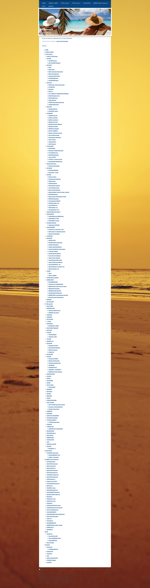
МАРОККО (49, 391)
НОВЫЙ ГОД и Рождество (51, 459)
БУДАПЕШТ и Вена (53, 111)
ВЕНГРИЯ (49, 106)
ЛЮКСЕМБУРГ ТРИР (53, 218)
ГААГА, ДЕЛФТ (52, 157)
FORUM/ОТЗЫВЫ (51, 560)
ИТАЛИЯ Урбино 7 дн (53, 203)
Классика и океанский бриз (55, 407)
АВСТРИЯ (49, 65)
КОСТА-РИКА (50, 385)
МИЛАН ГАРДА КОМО (53, 361)
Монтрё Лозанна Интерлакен (55, 297)
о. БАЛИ (49, 321)
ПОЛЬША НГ (50, 521)
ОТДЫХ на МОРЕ (49, 52)
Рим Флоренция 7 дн (53, 209)
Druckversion (44, 569)
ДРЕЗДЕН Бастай (52, 115)
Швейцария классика (54, 288)
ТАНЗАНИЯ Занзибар (52, 418)
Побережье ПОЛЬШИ (53, 225)
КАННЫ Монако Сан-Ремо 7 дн (56, 266)
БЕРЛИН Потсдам (53, 122)
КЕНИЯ (48, 378)
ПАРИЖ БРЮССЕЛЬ (53, 104)
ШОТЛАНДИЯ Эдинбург (54, 63)
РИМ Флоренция (52, 183)
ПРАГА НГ (49, 518)
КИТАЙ (48, 382)
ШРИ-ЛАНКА (50, 435)
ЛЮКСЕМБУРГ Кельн (53, 220)
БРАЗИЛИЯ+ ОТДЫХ (53, 326)
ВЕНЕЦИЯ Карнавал (53, 198)
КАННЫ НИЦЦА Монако (54, 253)
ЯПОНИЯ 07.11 (52, 448)
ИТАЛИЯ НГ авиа (51, 488)
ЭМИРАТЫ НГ (50, 527)
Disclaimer (49, 553)
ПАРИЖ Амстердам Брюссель (56, 102)
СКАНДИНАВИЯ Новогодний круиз (56, 514)
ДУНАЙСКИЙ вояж (53, 78)
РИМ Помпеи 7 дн (53, 207)
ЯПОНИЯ (49, 446)
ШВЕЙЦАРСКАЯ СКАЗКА (54, 290)
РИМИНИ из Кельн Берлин (55, 372)
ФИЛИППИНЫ (50, 431)
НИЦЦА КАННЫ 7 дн (53, 269)
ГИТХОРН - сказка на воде (55, 159)
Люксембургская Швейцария (56, 216)
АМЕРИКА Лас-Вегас (53, 312)
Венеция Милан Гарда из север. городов (58, 192)
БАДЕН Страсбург (53, 117)
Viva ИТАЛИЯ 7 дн (53, 205)
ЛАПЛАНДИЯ (51, 387)
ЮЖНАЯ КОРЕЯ (51, 374)
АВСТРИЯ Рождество (52, 464)
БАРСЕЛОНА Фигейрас (54, 347)
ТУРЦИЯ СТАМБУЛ (51, 420)
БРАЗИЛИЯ (49, 323)
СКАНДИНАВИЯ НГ (51, 512)
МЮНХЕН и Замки (53, 126)
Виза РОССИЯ (50, 542)
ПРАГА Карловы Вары (52, 516)
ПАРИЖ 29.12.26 (51, 499)
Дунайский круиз (52, 109)
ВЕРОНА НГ (50, 485)
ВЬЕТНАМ (49, 330)
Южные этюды (52, 177)
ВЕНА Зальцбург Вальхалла (55, 71)
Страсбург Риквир (53, 251)
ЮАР (48, 442)
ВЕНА (49, 67)
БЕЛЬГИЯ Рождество (52, 470)
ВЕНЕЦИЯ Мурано (53, 194)
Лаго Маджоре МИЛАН (54, 201)
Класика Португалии (53, 409)
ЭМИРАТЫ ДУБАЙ (51, 444)
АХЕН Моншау (52, 144)
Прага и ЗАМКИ (52, 275)
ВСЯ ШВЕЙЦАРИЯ (53, 282)
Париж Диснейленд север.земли (56, 249)
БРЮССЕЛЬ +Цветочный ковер (56, 85)
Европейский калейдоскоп (55, 161)
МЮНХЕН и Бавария (53, 128)
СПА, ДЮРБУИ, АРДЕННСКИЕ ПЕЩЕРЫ (58, 93)
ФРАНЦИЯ (49, 238)
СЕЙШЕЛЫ (49, 411)
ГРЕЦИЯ (49, 332)
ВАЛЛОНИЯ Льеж (53, 98)
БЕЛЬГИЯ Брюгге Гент (54, 96)
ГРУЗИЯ (49, 339)
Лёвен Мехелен (52, 100)
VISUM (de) (49, 534)
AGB (48, 556)
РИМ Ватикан (51, 181)
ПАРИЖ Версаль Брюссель (55, 242)
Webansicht (108, 569)
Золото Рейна (52, 139)
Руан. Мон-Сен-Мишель (54, 255)
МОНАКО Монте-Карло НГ (53, 494)
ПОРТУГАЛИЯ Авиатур (52, 510)
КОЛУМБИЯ (50, 380)
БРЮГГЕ (50, 91)
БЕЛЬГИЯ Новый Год (52, 472)
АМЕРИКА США (51, 308)
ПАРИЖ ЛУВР (52, 240)
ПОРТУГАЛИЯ (50, 402)
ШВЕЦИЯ (49, 299)
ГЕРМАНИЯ (50, 113)
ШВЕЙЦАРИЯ (50, 280)
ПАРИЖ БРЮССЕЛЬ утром (53, 505)
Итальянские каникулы (54, 179)
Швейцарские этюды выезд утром (57, 286)
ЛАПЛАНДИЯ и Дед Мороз (53, 212)
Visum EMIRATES (52, 540)
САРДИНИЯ (51, 365)
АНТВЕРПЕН (51, 87)
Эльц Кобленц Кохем (53, 135)
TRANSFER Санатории (52, 453)
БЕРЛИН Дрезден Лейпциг (55, 124)
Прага (50, 273)
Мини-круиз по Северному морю (56, 231)
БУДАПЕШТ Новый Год (53, 475)
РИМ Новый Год (51, 479)
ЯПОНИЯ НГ (50, 529)
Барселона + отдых (53, 172)
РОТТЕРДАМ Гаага (53, 152)
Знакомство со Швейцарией (55, 284)
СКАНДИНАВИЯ (51, 227)
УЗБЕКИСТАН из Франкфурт (55, 428)
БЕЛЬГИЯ (49, 82)
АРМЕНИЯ (49, 317)
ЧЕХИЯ (48, 271)
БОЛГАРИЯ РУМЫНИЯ (52, 328)
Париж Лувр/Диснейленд (55, 247)
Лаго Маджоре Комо (53, 188)
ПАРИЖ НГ (49, 503)
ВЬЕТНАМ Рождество (52, 477)
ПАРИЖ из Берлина (53, 244)
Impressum (49, 547)
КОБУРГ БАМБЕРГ (53, 131)
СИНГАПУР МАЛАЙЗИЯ (53, 415)
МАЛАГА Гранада (52, 350)
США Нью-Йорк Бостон (54, 310)
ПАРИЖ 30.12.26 (51, 501)
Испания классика (53, 345)
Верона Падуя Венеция (54, 190)
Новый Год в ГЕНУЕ (52, 481)
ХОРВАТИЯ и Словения (53, 277)
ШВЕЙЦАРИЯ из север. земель (54, 525)
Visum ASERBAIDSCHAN (54, 538)
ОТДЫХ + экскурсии (53, 457)
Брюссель (51, 89)
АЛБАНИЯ (49, 315)
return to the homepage (62, 41)
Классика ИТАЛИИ (53, 358)
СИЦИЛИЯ (49, 413)
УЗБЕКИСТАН (50, 426)
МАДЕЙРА (49, 389)
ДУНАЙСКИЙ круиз (53, 80)
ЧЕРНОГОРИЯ (50, 439)
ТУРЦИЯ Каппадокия (53, 422)
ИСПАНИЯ (49, 168)
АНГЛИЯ (49, 58)
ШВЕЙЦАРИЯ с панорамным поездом (58, 295)
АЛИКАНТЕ (51, 352)
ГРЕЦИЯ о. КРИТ (52, 336)
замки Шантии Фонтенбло (55, 260)
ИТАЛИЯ (49, 174)
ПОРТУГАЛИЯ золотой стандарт (56, 404)
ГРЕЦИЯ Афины (52, 334)
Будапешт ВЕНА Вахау (54, 76)
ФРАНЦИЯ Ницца (51, 433)
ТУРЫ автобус (48, 54)
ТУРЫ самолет (49, 304)
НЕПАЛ (48, 398)
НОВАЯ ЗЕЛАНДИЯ (51, 400)
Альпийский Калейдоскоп (55, 293)
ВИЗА (46, 531)
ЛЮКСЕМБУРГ (50, 214)
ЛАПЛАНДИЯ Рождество (53, 492)
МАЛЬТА (49, 393)
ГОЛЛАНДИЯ (50, 146)
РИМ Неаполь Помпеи (54, 185)
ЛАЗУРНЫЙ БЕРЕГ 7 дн (54, 264)
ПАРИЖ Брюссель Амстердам (54, 507)
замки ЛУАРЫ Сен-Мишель (55, 262)
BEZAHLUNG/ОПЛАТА (52, 558)
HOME (46, 50)
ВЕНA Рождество (51, 466)
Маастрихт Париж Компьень (55, 150)
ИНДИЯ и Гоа (50, 341)
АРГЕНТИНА (50, 319)
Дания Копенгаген (51, 163)
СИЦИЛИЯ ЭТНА (52, 367)
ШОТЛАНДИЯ (50, 301)
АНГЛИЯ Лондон (52, 60)
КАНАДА (49, 376)
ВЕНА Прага (51, 69)
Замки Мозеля (52, 142)
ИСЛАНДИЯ (50, 354)
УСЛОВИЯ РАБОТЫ (53, 549)
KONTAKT (47, 545)
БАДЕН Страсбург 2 (53, 120)
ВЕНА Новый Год (51, 468)
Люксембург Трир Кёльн (54, 137)
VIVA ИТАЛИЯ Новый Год (53, 483)
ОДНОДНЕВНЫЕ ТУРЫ (54, 455)
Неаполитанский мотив (54, 363)
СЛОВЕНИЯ (50, 236)
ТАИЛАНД (49, 424)
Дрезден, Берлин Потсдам (55, 133)
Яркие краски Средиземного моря (57, 196)
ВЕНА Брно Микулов (53, 74)
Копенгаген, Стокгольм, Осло (56, 229)
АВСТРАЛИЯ (50, 306)
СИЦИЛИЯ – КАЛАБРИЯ (54, 369)
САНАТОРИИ (48, 450)
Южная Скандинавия (54, 166)
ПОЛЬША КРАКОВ (51, 223)
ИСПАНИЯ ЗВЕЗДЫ (53, 170)
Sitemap (50, 569)
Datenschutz (50, 551)
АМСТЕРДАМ (51, 148)
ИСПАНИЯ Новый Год (52, 490)
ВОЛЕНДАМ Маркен (53, 155)
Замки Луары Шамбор (54, 258)
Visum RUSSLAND (53, 536)
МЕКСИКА (49, 396)
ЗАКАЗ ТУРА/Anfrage (52, 56)
